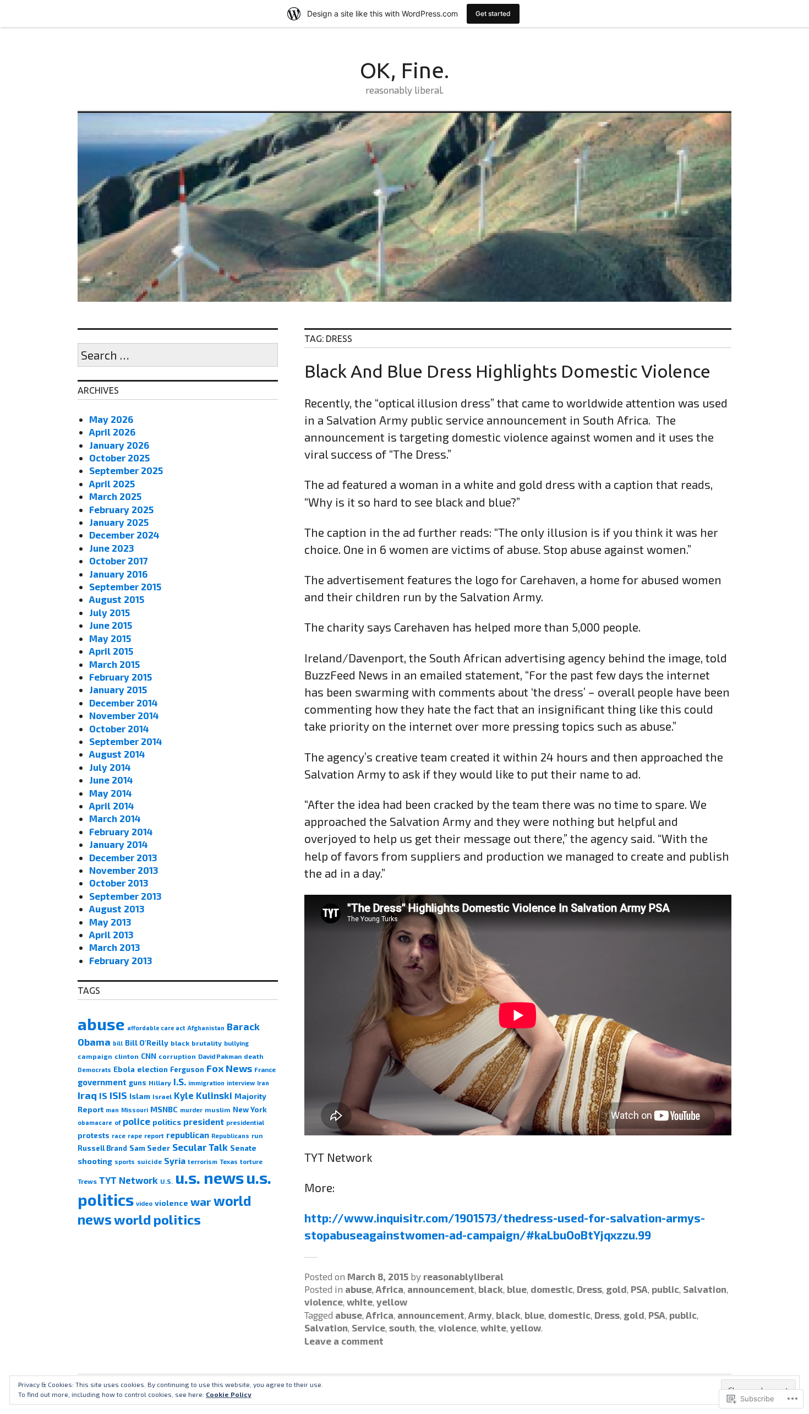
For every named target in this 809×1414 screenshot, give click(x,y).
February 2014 (121, 831)
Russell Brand (102, 1148)
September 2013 (125, 895)
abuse (358, 1289)
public (665, 1289)
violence (323, 1301)
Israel (162, 1096)
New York (250, 1109)
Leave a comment (344, 1340)
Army (480, 1314)
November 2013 (123, 869)
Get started (493, 13)
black (490, 1289)
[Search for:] (178, 355)
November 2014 (124, 715)
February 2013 (120, 960)
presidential (245, 1122)
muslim (218, 1109)
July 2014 (110, 767)
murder (191, 1109)
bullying (236, 1043)
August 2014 (117, 753)
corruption (177, 1056)
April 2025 (112, 483)
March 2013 (114, 947)
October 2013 (118, 882)
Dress (589, 1289)
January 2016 (118, 573)
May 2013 (110, 921)
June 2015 (110, 624)
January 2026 (119, 444)
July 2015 (109, 612)
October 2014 (119, 728)
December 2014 (123, 702)
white (360, 1301)
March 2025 (115, 496)
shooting (95, 1161)
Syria (174, 1161)
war (200, 1201)
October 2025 (119, 457)
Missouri (134, 1109)
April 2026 (112, 431)
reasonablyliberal (463, 1276)
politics (166, 1122)
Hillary (160, 1082)
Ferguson (187, 1069)
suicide (149, 1161)
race (118, 1135)
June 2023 (111, 547)
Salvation (704, 1289)
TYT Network (128, 1179)
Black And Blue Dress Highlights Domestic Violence (507, 371)
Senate (243, 1148)
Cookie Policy (229, 1394)
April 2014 (111, 805)
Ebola (124, 1069)
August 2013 (116, 908)
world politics (157, 1219)
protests (94, 1135)
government (102, 1082)
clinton (126, 1056)
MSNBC (164, 1109)
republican (187, 1135)
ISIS (118, 1095)
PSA (639, 1289)
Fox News (229, 1068)
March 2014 (115, 818)
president (203, 1121)
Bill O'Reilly (146, 1042)
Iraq (87, 1095)
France (265, 1069)
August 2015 (116, 599)
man (112, 1109)
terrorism (202, 1161)
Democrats (94, 1069)
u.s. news (209, 1177)
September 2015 (125, 586)
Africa (389, 1289)
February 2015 (120, 676)
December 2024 (124, 534)
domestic (552, 1289)
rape (135, 1135)
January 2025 (119, 521)
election (152, 1069)
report (154, 1135)
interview (241, 1082)
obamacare (95, 1122)
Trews (87, 1181)
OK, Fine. (404, 70)
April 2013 (111, 934)
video (144, 1203)
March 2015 (114, 664)
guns (137, 1082)
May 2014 (110, 792)
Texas (229, 1161)
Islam (139, 1096)
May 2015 (110, 638)
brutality (207, 1043)
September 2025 (126, 470)
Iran (263, 1082)
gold (616, 1289)
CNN (148, 1055)
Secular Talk (200, 1146)
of (117, 1122)
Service (368, 1327)
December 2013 (123, 857)
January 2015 (118, 689)
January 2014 (118, 844)
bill (118, 1043)
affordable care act (156, 1027)
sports (124, 1161)
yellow (391, 1301)
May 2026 (111, 419)
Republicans (230, 1135)
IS (103, 1095)
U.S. (166, 1181)
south (402, 1327)
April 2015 (111, 650)
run (257, 1135)
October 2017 (118, 560)
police (136, 1121)
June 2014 (111, 779)
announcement (440, 1289)
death (254, 1056)
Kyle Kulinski (203, 1095)
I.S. (179, 1081)
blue (517, 1289)
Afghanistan (206, 1027)
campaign (95, 1056)
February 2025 (121, 509)
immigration (206, 1082)
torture (251, 1161)
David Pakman (220, 1056)
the (426, 1327)
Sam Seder (149, 1148)
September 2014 (125, 741)
